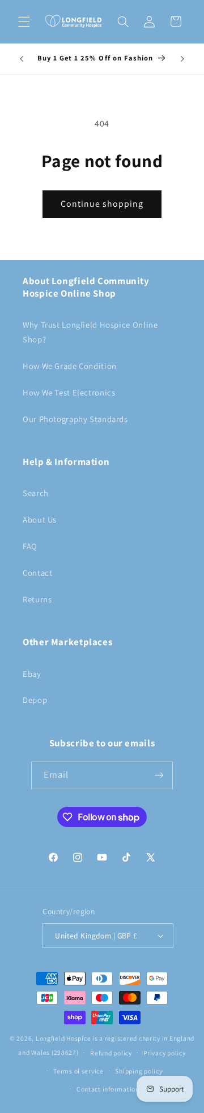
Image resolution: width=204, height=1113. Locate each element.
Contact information (107, 1089)
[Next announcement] (182, 58)
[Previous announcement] (21, 58)
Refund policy (111, 1053)
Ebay (32, 673)
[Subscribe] (159, 775)
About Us (40, 519)
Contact (37, 572)
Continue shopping (102, 204)
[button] (24, 21)
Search (36, 493)
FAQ (30, 546)
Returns (37, 599)
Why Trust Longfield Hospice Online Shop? (90, 332)
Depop (35, 699)
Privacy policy (164, 1053)
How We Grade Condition (70, 365)
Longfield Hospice (63, 1038)
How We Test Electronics (69, 392)
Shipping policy (138, 1071)
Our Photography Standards (75, 419)
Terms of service (78, 1071)
